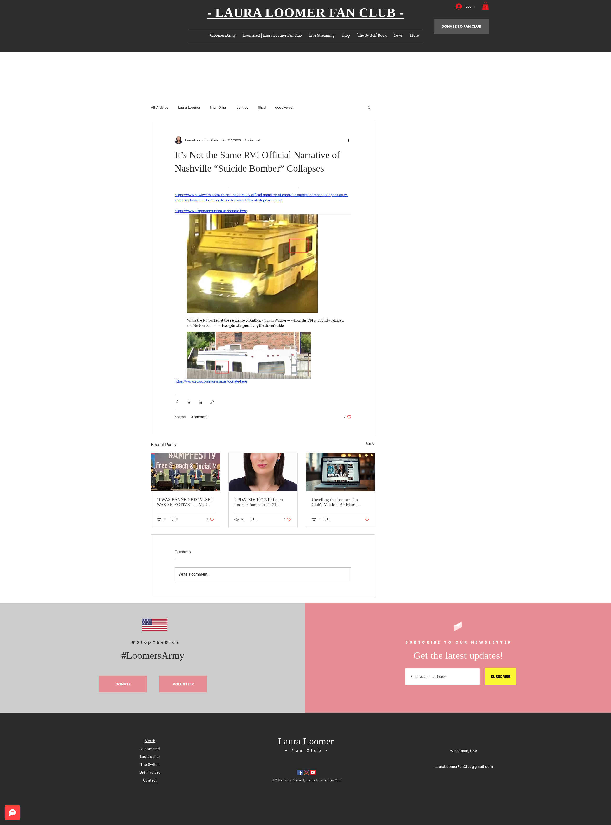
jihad (262, 107)
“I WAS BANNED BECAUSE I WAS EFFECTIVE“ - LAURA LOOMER (185, 502)
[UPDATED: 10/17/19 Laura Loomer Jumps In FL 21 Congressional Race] (263, 472)
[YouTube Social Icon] (313, 772)
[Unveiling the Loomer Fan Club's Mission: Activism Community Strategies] (340, 472)
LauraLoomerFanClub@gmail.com (464, 767)
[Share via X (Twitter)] (188, 402)
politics (242, 107)
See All (370, 444)
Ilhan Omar (218, 107)
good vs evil (284, 107)
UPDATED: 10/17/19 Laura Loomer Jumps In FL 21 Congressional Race (258, 502)
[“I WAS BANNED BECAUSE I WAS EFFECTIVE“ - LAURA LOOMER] (185, 472)
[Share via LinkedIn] (200, 402)
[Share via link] (212, 402)
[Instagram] (306, 772)
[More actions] (348, 140)
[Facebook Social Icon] (300, 772)
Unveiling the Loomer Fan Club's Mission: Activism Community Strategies (335, 502)
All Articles (160, 107)
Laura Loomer (189, 107)
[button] (485, 6)
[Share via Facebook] (177, 402)
